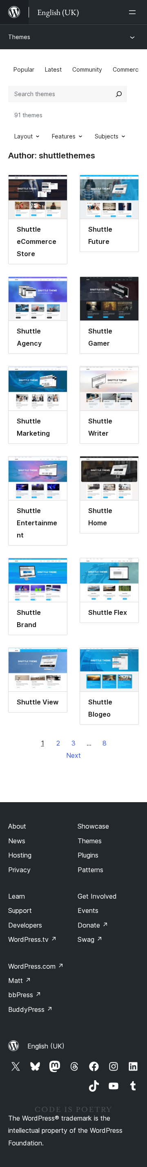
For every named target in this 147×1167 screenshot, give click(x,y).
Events (88, 910)
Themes (19, 36)
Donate (93, 925)
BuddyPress (30, 1009)
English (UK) (46, 1046)
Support (20, 910)
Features (64, 136)
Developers (25, 925)
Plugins (88, 855)
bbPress (24, 995)
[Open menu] (134, 12)
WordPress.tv (32, 939)
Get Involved (97, 896)
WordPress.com (36, 966)
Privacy (19, 870)
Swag (90, 939)
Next (73, 755)
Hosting (19, 855)
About (17, 826)
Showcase (93, 826)
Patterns (90, 870)
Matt (19, 980)
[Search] (119, 94)
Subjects (106, 136)
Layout (23, 136)
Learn (16, 896)
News (16, 841)
